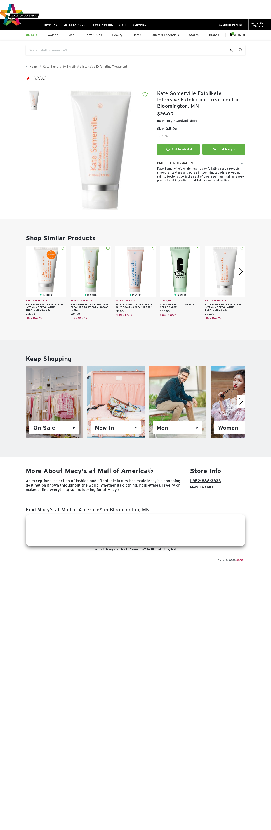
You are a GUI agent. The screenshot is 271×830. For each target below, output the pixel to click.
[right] (241, 271)
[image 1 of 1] (34, 100)
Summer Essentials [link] (165, 35)
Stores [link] (194, 35)
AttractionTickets (258, 25)
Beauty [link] (117, 35)
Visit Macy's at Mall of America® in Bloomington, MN (137, 549)
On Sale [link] (31, 35)
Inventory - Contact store (177, 121)
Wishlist (239, 35)
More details (201, 487)
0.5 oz (163, 136)
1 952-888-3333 (205, 481)
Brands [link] (214, 35)
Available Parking (231, 24)
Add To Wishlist (182, 149)
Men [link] (71, 35)
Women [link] (53, 35)
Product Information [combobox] (175, 163)
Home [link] (137, 35)
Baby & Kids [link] (93, 35)
